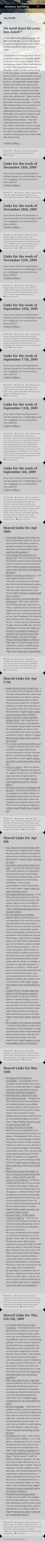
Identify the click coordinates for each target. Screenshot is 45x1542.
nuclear (9, 569)
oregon (24, 508)
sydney (29, 345)
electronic (14, 241)
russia (31, 451)
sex (34, 343)
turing (16, 517)
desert (25, 634)
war (23, 458)
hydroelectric (18, 447)
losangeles (7, 341)
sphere (9, 784)
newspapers (29, 1092)
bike (15, 1511)
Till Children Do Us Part (16, 1436)
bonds (32, 436)
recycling (12, 1514)
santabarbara (22, 343)
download (22, 239)
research (33, 195)
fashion (29, 442)
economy (14, 504)
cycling (13, 741)
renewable (21, 451)
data (29, 193)
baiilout (22, 1121)
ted (23, 1430)
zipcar (24, 394)
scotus (31, 511)
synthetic (6, 455)
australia (33, 334)
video (5, 458)
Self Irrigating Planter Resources (20, 894)
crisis (18, 440)
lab (7, 862)
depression (34, 151)
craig (31, 237)
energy (5, 290)
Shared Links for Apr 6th (20, 840)
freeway (34, 387)
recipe (36, 244)
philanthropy (7, 1529)
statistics (19, 345)
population (10, 1377)
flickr (29, 387)
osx (28, 508)
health (10, 153)
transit (34, 1398)
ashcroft (6, 500)
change (20, 237)
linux (25, 761)
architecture (32, 286)
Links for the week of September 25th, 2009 (20, 307)
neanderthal (15, 292)
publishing (19, 1092)
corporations (7, 502)
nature (19, 508)
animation (37, 434)
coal (24, 569)
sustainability (20, 294)
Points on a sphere (14, 767)
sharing (10, 391)
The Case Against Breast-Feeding (20, 914)
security (19, 761)
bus (39, 1400)
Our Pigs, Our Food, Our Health (19, 1127)
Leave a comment (34, 197)
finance (35, 442)
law (24, 195)
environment (18, 1017)
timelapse (22, 515)
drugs (5, 153)
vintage (10, 458)
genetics (21, 241)
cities (38, 334)
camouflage (30, 438)
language (19, 195)
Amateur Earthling (17, 6)
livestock (36, 1165)
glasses (24, 444)
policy (31, 244)
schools (36, 1430)
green (30, 290)
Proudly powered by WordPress (14, 1539)
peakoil (24, 292)
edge (5, 442)
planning (38, 341)
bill (31, 1374)
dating (11, 336)
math (8, 781)
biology (11, 237)
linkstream (20, 193)
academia (33, 593)
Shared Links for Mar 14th (20, 1070)
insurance (21, 389)
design (22, 288)
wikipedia (13, 394)
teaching (28, 1430)
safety (5, 197)
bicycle (27, 151)
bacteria (19, 634)
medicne (37, 711)
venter (16, 248)
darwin (26, 440)
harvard (35, 290)
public (22, 153)
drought (21, 336)
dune (31, 634)
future (5, 444)
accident (30, 434)
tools (23, 197)
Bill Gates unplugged (15, 1406)
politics (30, 292)
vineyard (26, 517)
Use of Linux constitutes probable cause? (23, 743)
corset (9, 440)
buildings (31, 631)
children (14, 984)
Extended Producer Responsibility (20, 1494)
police (31, 761)
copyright (10, 1092)
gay (33, 504)
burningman (7, 438)
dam (21, 440)
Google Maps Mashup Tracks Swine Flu (23, 537)
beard (36, 235)
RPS (27, 451)
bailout (34, 1285)
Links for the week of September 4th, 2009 (20, 470)
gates (35, 1374)
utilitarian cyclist (28, 38)
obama (18, 1212)
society (12, 345)
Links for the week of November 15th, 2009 (20, 258)
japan (12, 449)
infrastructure (13, 389)
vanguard (17, 808)
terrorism (13, 455)
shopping (6, 345)
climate (26, 237)
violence (6, 394)
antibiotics (6, 1298)
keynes (38, 506)
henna (5, 244)
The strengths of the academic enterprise (23, 1022)
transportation (29, 153)
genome (25, 290)
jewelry (36, 339)
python (34, 779)
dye (28, 239)
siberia (25, 453)
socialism (31, 714)
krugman (6, 508)
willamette (6, 519)
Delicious (14, 179)
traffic (32, 515)
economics (33, 239)
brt (20, 1400)
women (19, 394)
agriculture (35, 497)
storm (24, 345)
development (30, 502)
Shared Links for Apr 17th (20, 680)
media (31, 389)
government (28, 241)
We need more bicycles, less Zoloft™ (22, 30)
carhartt (37, 438)
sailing (11, 246)
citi (28, 1124)
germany (21, 1511)
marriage (30, 1450)
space (16, 391)
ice (7, 1020)
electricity (11, 442)
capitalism (6, 821)
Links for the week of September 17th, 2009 (20, 357)
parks (35, 389)
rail (23, 1400)
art (29, 334)
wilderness (32, 517)
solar (29, 453)
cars (15, 237)
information (27, 447)
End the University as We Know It (20, 575)
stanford (23, 246)
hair (34, 241)
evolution (12, 290)
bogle (23, 808)
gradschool (33, 663)
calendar (15, 438)
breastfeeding (30, 984)
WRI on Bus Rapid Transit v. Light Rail (22, 1380)
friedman (29, 504)
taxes (34, 246)
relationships (13, 511)
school (10, 197)
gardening (11, 444)
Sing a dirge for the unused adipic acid (22, 847)
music (17, 244)
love (14, 508)
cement (24, 891)
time (18, 455)
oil (21, 292)
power (38, 566)
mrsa (30, 1165)
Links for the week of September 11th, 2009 (20, 406)
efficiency (22, 1491)
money (28, 449)
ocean (22, 244)
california (22, 438)
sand (36, 634)
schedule (6, 453)
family (11, 339)
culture (28, 738)
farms (8, 1168)
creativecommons (9, 239)
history (10, 447)
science (16, 246)
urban (5, 347)
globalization (32, 444)
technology (17, 197)
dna (17, 239)
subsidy (28, 246)
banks (17, 436)
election (6, 339)
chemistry (37, 859)
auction (13, 1298)
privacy (35, 292)
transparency (29, 294)
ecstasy (38, 193)
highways (11, 244)
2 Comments (28, 1060)
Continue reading (12, 143)
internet (30, 339)
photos (32, 341)
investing (6, 449)
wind (20, 569)
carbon (33, 888)
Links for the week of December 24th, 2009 (20, 165)
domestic (24, 387)
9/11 (29, 497)
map (8, 552)
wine (12, 519)
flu (11, 552)
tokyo (23, 455)
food (34, 909)
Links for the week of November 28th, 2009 (20, 207)
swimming (35, 513)
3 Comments (21, 1533)
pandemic (23, 552)
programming (17, 781)
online (28, 195)
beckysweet (18, 500)
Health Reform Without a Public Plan (22, 688)
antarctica (36, 1017)
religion (6, 246)
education (6, 195)
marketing (14, 341)
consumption (36, 500)
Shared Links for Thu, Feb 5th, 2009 (20, 1317)
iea (9, 292)
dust (26, 336)
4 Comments (10, 155)
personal (16, 153)
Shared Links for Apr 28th (20, 530)
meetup (21, 341)
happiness (6, 506)
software (12, 513)
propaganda (13, 343)
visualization (17, 458)
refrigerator (11, 1488)
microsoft (25, 1374)
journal (19, 151)
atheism (30, 235)
